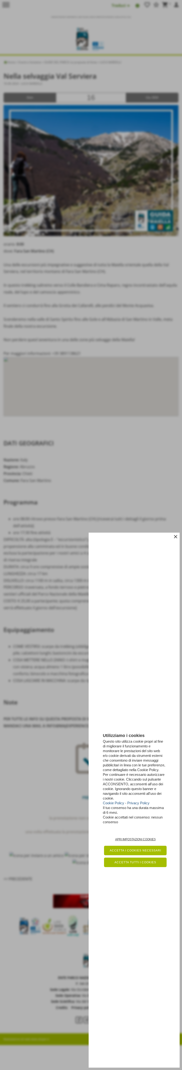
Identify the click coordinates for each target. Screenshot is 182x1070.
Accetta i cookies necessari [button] (135, 850)
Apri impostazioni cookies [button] (135, 839)
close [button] (175, 537)
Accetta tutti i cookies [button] (135, 862)
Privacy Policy (138, 803)
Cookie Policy (113, 803)
